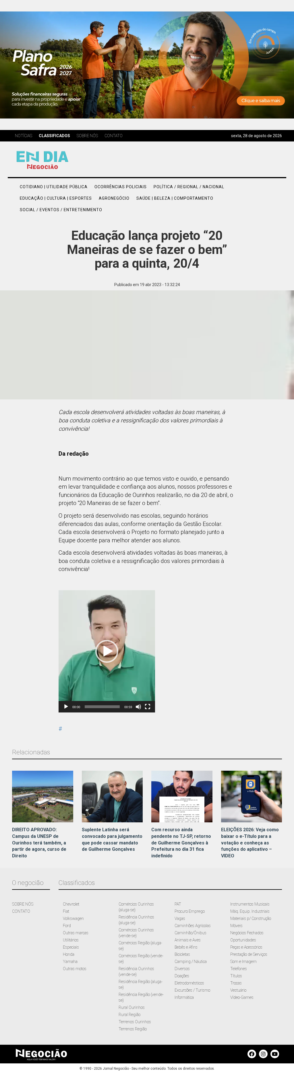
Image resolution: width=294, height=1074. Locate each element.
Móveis (236, 925)
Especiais (71, 947)
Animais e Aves (188, 940)
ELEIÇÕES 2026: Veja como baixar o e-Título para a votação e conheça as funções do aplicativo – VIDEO (250, 843)
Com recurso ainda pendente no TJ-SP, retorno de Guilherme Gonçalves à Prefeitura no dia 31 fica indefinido (181, 843)
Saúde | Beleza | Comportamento (174, 198)
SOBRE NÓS (22, 904)
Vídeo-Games (242, 997)
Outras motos (74, 968)
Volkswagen (73, 918)
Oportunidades (243, 940)
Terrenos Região (133, 1029)
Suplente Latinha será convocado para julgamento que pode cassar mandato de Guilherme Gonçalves (112, 839)
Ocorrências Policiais (120, 186)
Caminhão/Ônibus (190, 933)
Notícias (23, 135)
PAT (178, 904)
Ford (67, 925)
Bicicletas (182, 954)
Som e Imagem (243, 961)
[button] (106, 651)
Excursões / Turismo (192, 990)
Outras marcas (75, 933)
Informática (184, 997)
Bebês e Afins (186, 947)
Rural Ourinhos (132, 1007)
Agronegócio (114, 198)
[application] (107, 651)
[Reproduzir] (66, 707)
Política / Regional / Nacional (189, 186)
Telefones (238, 968)
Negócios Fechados (247, 933)
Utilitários (71, 940)
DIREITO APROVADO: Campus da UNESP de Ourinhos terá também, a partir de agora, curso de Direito (39, 843)
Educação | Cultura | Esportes (56, 198)
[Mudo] (138, 707)
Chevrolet (71, 904)
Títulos (236, 976)
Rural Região (129, 1014)
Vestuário (238, 990)
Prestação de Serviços (248, 954)
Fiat (66, 911)
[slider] (102, 706)
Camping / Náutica (191, 961)
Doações (182, 976)
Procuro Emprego (190, 911)
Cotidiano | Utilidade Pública (54, 186)
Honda (68, 954)
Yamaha (70, 961)
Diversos (182, 968)
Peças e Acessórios (246, 947)
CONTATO (21, 911)
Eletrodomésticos (189, 983)
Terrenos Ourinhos (135, 1021)
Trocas (236, 983)
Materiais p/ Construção (250, 918)
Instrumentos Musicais (250, 904)
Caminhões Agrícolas (193, 925)
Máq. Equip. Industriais (250, 911)
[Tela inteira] (147, 707)
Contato (114, 135)
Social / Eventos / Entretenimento (61, 209)
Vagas (180, 918)
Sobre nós (87, 135)
